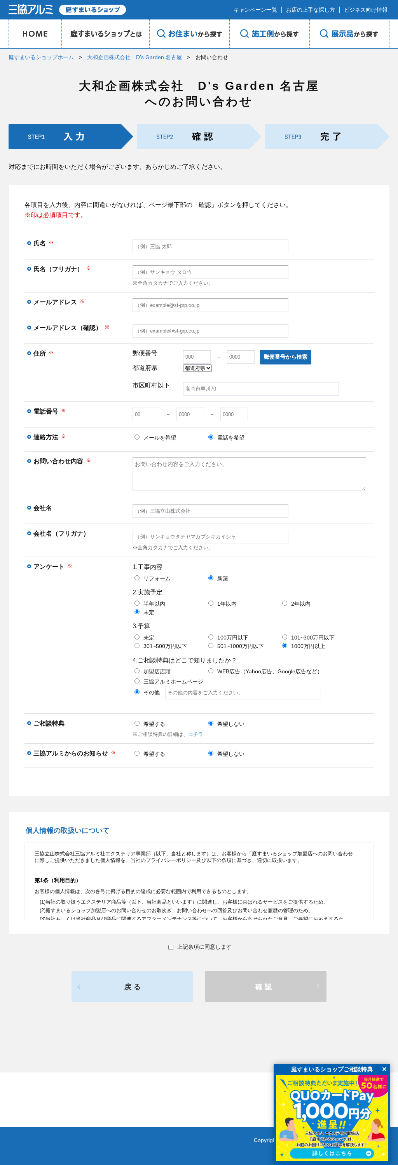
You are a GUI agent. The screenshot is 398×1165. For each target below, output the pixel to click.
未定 (148, 612)
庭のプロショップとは (105, 33)
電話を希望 (230, 437)
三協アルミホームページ (173, 681)
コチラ (195, 734)
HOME (35, 33)
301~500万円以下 (165, 646)
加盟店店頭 (157, 671)
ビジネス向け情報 (366, 10)
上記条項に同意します (204, 947)
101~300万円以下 (313, 637)
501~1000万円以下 (240, 646)
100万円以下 (232, 637)
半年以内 (154, 604)
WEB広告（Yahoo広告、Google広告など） (270, 671)
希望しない (230, 724)
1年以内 (227, 604)
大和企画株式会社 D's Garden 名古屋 (134, 57)
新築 (222, 578)
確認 (264, 987)
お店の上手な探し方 (310, 10)
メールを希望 (159, 437)
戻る (133, 987)
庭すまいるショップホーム (41, 57)
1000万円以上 (308, 646)
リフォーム (157, 578)
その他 (154, 692)
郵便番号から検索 (285, 357)
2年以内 (301, 604)
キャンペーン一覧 (255, 10)
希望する (154, 724)
